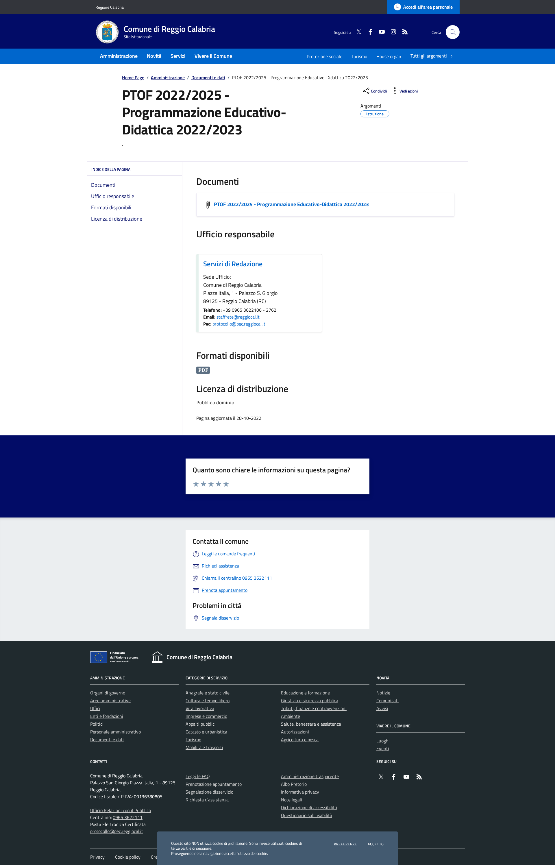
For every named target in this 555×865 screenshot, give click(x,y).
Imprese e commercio (206, 716)
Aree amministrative (110, 700)
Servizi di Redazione (232, 263)
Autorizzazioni (295, 731)
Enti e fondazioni (106, 716)
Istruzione (375, 113)
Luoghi (383, 740)
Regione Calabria (109, 7)
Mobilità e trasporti (204, 747)
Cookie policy (127, 856)
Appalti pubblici (201, 723)
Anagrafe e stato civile (208, 692)
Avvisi (382, 708)
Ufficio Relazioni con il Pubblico (120, 810)
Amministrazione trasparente (310, 776)
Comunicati (387, 700)
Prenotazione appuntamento (214, 784)
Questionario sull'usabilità (306, 815)
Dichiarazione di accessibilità (309, 807)
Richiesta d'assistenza (207, 799)
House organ (388, 56)
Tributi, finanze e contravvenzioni (314, 708)
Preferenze (345, 844)
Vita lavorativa (200, 708)
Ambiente (290, 716)
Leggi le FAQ (198, 776)
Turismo (359, 56)
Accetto (376, 844)
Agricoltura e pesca (300, 739)
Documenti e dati (208, 77)
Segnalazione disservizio (209, 791)
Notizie (383, 692)
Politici (96, 723)
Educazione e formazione (305, 692)
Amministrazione (168, 77)
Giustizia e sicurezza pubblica (309, 700)
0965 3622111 (128, 817)
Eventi (382, 748)
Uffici (95, 708)
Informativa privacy (300, 791)
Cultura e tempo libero (208, 700)
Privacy (97, 856)
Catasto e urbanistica (206, 731)
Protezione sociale (324, 56)
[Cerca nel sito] (453, 32)
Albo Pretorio (294, 784)
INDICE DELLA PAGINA (110, 169)
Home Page (133, 77)
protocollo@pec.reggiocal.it (238, 323)
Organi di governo (107, 692)
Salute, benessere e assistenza (311, 723)
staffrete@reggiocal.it (238, 316)
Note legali (291, 799)
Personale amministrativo (115, 731)
